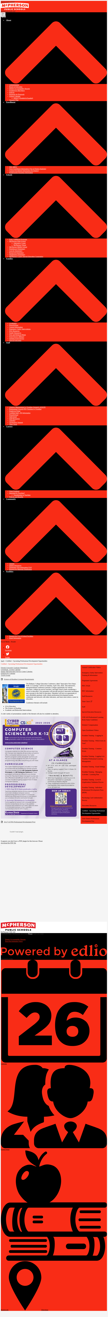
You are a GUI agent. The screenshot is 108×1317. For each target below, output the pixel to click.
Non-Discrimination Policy (14, 941)
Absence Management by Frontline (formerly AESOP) (27, 407)
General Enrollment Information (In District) (24, 171)
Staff (2, 661)
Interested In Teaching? (17, 493)
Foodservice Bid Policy (17, 90)
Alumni (11, 564)
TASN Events (5, 675)
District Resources (15, 565)
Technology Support (16, 422)
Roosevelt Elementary (16, 253)
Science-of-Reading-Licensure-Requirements (19, 679)
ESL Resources (14, 331)
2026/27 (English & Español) (23, 98)
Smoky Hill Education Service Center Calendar (17, 671)
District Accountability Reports (19, 89)
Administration (14, 85)
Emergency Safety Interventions (20, 329)
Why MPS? (13, 167)
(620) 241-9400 (38, 934)
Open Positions (14, 491)
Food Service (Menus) (16, 337)
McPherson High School (17, 241)
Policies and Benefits (16, 497)
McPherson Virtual (19, 245)
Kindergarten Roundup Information (21, 173)
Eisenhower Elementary (17, 249)
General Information (16, 327)
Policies (11, 92)
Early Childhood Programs (18, 239)
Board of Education (15, 87)
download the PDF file (8, 843)
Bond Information (15, 638)
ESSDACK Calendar (8, 673)
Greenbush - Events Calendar (10, 670)
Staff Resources (14, 419)
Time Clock (13, 424)
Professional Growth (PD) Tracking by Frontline (25, 409)
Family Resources (15, 333)
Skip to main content (8, 2)
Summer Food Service (16, 339)
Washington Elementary (17, 255)
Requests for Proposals (16, 94)
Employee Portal (14, 411)
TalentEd (12, 420)
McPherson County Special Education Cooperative (26, 256)
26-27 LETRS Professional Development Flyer (19, 822)
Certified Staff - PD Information (19, 413)
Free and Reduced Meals (17, 335)
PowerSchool (13, 325)
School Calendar (14, 96)
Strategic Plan (13, 100)
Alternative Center (19, 243)
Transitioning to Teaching (21, 495)
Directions (44, 1310)
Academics (13, 323)
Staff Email (13, 417)
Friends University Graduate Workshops (14, 668)
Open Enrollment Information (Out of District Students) (27, 169)
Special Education (15, 340)
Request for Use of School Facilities (21, 636)
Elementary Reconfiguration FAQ (20, 567)
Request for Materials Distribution (20, 569)
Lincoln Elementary (15, 251)
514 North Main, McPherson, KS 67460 (14, 934)
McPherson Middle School (18, 247)
